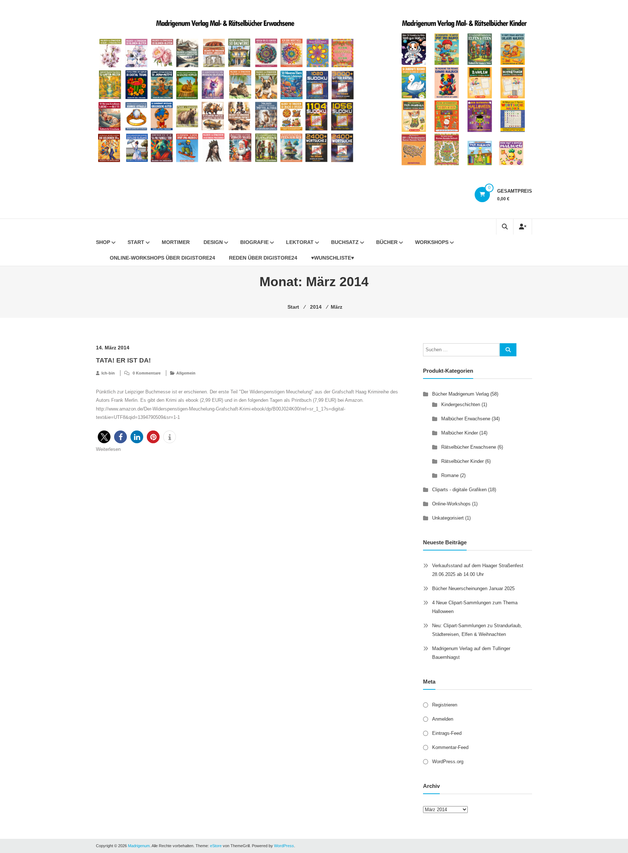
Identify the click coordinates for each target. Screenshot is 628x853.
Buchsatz (345, 242)
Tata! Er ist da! (123, 360)
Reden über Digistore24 (263, 258)
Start (136, 242)
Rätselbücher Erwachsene (468, 447)
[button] (104, 436)
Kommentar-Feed (450, 747)
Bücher (387, 242)
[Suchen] (508, 349)
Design (213, 242)
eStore (216, 846)
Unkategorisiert (448, 518)
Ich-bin (108, 373)
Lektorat (300, 242)
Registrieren (444, 705)
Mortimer (176, 242)
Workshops (431, 242)
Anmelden (442, 719)
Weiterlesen (108, 449)
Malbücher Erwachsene (465, 418)
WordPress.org (447, 761)
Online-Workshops (451, 503)
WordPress (284, 846)
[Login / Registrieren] (523, 227)
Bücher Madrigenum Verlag (460, 394)
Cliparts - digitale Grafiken (459, 489)
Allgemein (186, 373)
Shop (103, 242)
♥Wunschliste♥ (332, 258)
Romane (450, 475)
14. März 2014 (112, 348)
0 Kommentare (147, 373)
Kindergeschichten (460, 404)
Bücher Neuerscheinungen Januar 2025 (473, 588)
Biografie (254, 242)
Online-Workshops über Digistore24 (162, 258)
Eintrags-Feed (447, 733)
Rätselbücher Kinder (462, 461)
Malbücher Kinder (459, 433)
